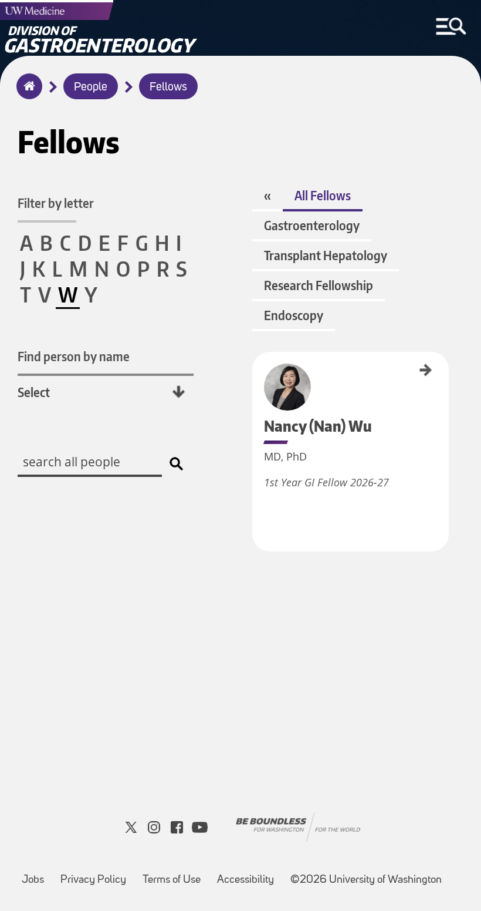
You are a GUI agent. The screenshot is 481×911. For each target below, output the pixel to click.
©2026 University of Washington (366, 880)
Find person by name (74, 356)
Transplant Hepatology (325, 255)
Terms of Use (172, 880)
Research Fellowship (318, 285)
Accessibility (245, 880)
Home (26, 94)
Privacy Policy (93, 880)
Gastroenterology (312, 225)
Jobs (33, 880)
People (90, 87)
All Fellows (322, 195)
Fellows (168, 87)
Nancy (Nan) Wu (256, 374)
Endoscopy (293, 315)
